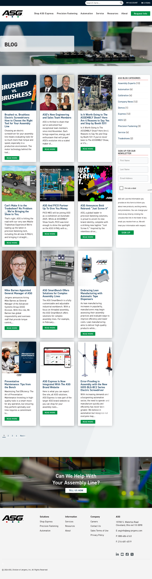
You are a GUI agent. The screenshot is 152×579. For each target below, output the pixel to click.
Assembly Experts (127, 83)
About (124, 13)
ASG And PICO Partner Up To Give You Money (55, 207)
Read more (12, 158)
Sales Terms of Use (99, 530)
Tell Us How (76, 490)
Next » (22, 436)
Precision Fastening (67, 13)
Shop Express (46, 521)
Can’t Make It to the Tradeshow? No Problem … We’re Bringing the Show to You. (18, 210)
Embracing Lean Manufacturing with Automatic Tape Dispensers (91, 295)
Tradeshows (124, 138)
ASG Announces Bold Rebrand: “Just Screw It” (94, 207)
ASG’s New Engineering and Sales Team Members (57, 116)
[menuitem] (44, 13)
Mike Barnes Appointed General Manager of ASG (18, 292)
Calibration (123, 95)
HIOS (120, 119)
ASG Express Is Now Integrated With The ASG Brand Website (57, 384)
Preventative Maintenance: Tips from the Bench (18, 384)
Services (69, 521)
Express (122, 113)
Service (100, 13)
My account (132, 2)
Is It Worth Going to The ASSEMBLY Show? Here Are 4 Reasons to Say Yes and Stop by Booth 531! (95, 119)
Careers (94, 521)
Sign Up (126, 232)
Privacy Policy (97, 535)
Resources (112, 13)
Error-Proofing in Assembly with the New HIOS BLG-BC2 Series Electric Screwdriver (94, 386)
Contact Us (96, 526)
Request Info (140, 13)
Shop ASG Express (44, 13)
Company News (125, 101)
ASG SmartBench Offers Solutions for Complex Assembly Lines (56, 293)
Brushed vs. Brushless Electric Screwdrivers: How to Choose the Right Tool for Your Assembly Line (19, 120)
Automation (87, 13)
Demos (121, 107)
